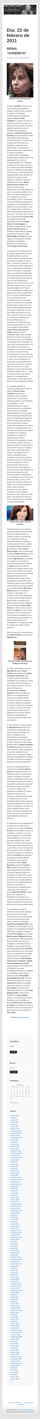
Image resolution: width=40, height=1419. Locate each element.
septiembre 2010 (16, 1290)
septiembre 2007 (16, 1363)
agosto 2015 (15, 1160)
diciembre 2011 (16, 1257)
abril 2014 (14, 1195)
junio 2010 (14, 1297)
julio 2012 (14, 1241)
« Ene (12, 1102)
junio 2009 (14, 1317)
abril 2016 (14, 1142)
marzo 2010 (15, 1303)
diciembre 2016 (16, 1131)
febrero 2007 (15, 1379)
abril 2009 (14, 1321)
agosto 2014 (15, 1186)
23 (17, 1096)
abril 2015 (14, 1168)
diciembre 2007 (16, 1357)
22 (14, 1096)
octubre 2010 (15, 1288)
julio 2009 (14, 1314)
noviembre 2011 (16, 1259)
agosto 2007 (15, 1365)
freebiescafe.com (29, 1412)
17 (20, 1094)
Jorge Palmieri (25, 58)
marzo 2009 (15, 1323)
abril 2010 (14, 1301)
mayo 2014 (14, 1193)
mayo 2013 (14, 1219)
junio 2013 (14, 1217)
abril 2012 (14, 1248)
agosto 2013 (15, 1213)
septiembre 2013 (16, 1211)
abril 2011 (14, 1275)
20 (28, 1094)
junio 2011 (14, 1270)
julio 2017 (14, 1118)
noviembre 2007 (16, 1359)
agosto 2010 (15, 1292)
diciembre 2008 (16, 1330)
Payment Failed (28, 1402)
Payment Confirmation (15, 1402)
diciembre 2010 (16, 1284)
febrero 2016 (15, 1146)
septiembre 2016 (16, 1137)
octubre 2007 (15, 1361)
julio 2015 (14, 1162)
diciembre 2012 (16, 1230)
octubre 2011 (15, 1261)
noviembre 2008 (16, 1332)
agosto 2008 (15, 1339)
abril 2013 (14, 1222)
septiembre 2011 (16, 1264)
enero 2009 (15, 1328)
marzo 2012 (15, 1250)
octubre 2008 (15, 1334)
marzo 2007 (15, 1376)
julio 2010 (14, 1295)
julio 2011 (14, 1268)
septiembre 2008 (16, 1337)
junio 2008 (14, 1343)
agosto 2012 (15, 1239)
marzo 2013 (15, 1224)
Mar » (17, 1102)
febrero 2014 (15, 1199)
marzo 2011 (15, 1277)
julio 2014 (14, 1188)
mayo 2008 (14, 1345)
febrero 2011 (15, 1279)
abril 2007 (14, 1374)
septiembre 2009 (16, 1310)
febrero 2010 (15, 1306)
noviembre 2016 (16, 1133)
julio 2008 (14, 1341)
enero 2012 (15, 1255)
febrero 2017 (15, 1129)
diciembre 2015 (16, 1151)
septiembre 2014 (16, 1184)
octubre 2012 (15, 1235)
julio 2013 (14, 1215)
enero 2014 (15, 1202)
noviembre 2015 (16, 1153)
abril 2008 (14, 1348)
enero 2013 (15, 1228)
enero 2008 (15, 1354)
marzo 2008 (15, 1350)
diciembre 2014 (16, 1177)
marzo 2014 (15, 1197)
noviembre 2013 (16, 1206)
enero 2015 (15, 1175)
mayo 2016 (14, 1140)
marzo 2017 (15, 1126)
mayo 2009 (14, 1319)
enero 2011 (14, 1281)
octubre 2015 (15, 1155)
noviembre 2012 (16, 1233)
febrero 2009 (15, 1326)
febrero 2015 (15, 1173)
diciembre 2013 (16, 1204)
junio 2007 (14, 1370)
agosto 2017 (15, 1115)
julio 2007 (14, 1368)
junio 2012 (14, 1244)
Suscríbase (20, 1404)
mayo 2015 (14, 1166)
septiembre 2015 (16, 1157)
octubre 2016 (15, 1135)
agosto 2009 (15, 1312)
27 (28, 1096)
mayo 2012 (14, 1246)
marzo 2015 (15, 1171)
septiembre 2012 (16, 1237)
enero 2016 (15, 1149)
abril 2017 (14, 1124)
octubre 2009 (15, 1308)
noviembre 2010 (16, 1286)
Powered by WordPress (27, 1410)
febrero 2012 (15, 1253)
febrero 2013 (15, 1226)
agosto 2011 (15, 1266)
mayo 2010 (14, 1299)
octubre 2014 (15, 1182)
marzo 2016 (15, 1144)
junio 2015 (14, 1164)
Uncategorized (23, 1017)
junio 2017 (14, 1120)
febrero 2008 (15, 1352)
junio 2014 (14, 1191)
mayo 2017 (14, 1122)
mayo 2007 (14, 1372)
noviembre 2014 (16, 1180)
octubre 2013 (15, 1208)
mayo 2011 (14, 1272)
